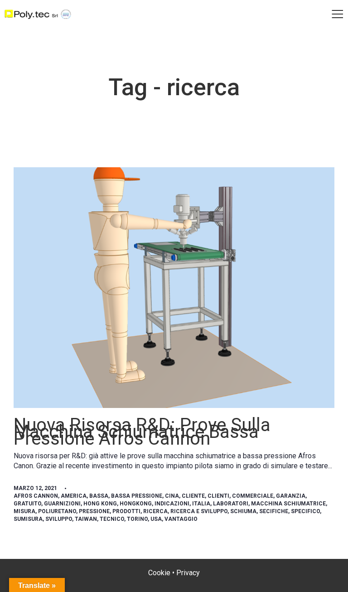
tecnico (112, 519)
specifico (305, 511)
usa (156, 519)
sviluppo (58, 519)
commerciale (252, 496)
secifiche (273, 511)
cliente (193, 496)
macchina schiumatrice (288, 503)
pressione (94, 511)
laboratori (230, 503)
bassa (98, 496)
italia (201, 503)
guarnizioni (62, 503)
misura (24, 511)
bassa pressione (136, 496)
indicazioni (172, 503)
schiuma (243, 511)
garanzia (290, 496)
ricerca (155, 511)
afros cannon (36, 496)
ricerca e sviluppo (198, 511)
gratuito (27, 503)
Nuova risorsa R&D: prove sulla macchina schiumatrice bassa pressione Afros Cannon (142, 431)
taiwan (86, 519)
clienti (218, 496)
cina (172, 496)
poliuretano (57, 511)
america (74, 496)
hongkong (136, 503)
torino (137, 519)
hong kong (100, 503)
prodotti (126, 511)
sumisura (28, 519)
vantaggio (181, 519)
